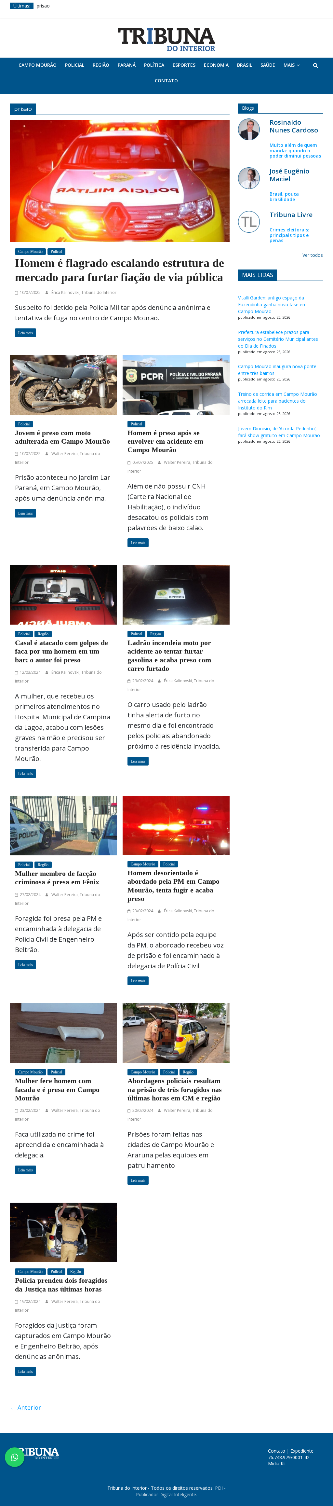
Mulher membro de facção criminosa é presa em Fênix (57, 877)
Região (101, 65)
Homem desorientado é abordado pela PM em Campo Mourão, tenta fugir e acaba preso (173, 886)
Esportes (184, 65)
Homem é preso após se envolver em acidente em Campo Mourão (165, 441)
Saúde (267, 65)
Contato (166, 80)
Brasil (244, 65)
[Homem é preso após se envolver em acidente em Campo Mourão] (176, 384)
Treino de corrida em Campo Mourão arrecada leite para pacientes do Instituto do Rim (277, 401)
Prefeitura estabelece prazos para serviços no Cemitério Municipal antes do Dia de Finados (278, 339)
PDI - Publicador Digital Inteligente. (181, 1491)
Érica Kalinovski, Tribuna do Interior (83, 292)
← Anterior (25, 1407)
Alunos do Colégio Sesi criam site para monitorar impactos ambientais (111, 6)
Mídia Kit (277, 1463)
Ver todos (312, 255)
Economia (216, 65)
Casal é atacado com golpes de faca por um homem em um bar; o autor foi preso (61, 651)
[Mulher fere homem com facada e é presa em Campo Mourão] (63, 1032)
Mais (289, 65)
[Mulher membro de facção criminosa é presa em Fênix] (63, 824)
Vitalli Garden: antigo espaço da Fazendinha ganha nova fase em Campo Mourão (272, 304)
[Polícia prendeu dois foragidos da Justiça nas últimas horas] (63, 1232)
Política (154, 65)
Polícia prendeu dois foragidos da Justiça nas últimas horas (61, 1284)
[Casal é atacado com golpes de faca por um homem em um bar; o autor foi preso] (63, 594)
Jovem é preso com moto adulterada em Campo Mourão (62, 437)
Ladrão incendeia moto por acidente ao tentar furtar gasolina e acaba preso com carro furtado (169, 655)
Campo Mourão (38, 65)
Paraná (127, 65)
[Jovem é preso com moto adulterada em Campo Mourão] (63, 384)
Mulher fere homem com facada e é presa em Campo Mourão (57, 1089)
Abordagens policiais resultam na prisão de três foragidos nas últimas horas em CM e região (174, 1089)
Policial (74, 65)
